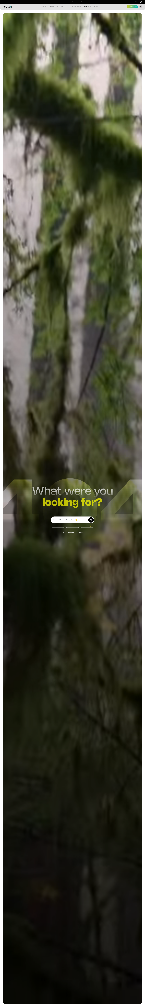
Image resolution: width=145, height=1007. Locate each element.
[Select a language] (141, 2)
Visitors (74, 1)
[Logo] (7, 6)
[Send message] (91, 520)
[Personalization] (140, 6)
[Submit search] (136, 2)
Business (83, 1)
